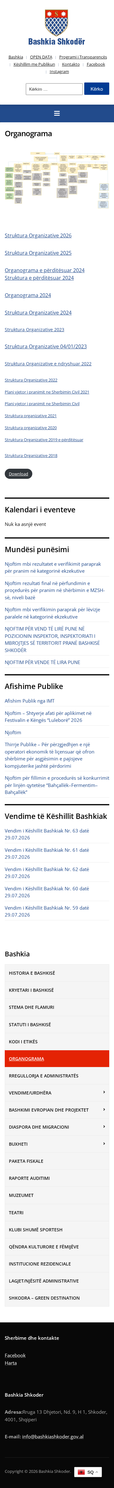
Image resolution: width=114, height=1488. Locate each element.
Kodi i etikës (23, 1042)
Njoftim (13, 732)
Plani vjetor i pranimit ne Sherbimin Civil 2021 (47, 392)
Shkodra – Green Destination (44, 1298)
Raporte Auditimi (29, 1178)
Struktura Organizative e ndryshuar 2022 (48, 364)
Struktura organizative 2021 (31, 415)
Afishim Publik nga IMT (29, 701)
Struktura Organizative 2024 (38, 312)
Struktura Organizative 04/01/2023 (46, 346)
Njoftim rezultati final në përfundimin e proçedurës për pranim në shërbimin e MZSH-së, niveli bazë (55, 590)
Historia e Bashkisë (32, 973)
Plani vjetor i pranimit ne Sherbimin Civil (42, 403)
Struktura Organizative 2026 (38, 235)
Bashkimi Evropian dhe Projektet (49, 1110)
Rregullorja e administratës (44, 1076)
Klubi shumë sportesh (36, 1230)
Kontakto (71, 64)
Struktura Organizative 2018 (31, 455)
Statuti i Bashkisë (30, 1024)
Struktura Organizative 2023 (34, 329)
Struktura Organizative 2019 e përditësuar (44, 439)
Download (18, 474)
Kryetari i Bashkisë (31, 990)
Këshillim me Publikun (34, 64)
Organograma (26, 1059)
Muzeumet (21, 1195)
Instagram (59, 71)
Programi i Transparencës (83, 57)
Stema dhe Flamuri (31, 1007)
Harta (11, 1363)
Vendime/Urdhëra (30, 1093)
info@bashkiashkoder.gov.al (53, 1436)
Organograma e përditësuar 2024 (45, 270)
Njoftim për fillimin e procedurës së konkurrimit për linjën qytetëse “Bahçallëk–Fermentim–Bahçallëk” (57, 785)
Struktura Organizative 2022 (31, 380)
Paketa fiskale (26, 1161)
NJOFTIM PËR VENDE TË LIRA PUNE (42, 662)
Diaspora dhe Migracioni (39, 1127)
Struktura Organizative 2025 (38, 252)
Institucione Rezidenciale (40, 1264)
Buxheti (18, 1144)
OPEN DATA (41, 57)
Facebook (96, 64)
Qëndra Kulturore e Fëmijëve (44, 1247)
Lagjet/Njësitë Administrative (44, 1281)
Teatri (16, 1213)
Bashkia (16, 57)
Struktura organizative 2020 (31, 427)
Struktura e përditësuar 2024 (39, 277)
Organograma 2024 (28, 295)
